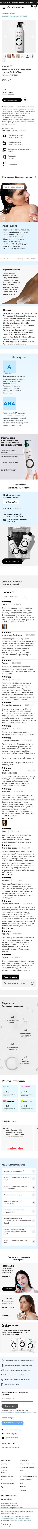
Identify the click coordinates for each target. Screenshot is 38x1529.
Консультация (24, 1460)
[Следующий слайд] (32, 36)
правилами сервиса (30, 1412)
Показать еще (7, 818)
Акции (22, 1471)
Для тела (4, 1467)
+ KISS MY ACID (8, 1308)
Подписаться (10, 1406)
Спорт (22, 1483)
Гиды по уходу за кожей (27, 1464)
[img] (19, 545)
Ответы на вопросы (7, 1483)
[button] (4, 8)
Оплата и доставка (7, 1476)
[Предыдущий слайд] (5, 36)
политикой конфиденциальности (13, 1412)
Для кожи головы (4, 1472)
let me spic (7, 1298)
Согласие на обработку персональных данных (15, 1518)
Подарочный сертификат (28, 1467)
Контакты (23, 1490)
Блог (3, 1490)
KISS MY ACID (8, 1266)
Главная (5, 13)
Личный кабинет (6, 1499)
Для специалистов (26, 1480)
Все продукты (5, 1460)
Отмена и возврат (7, 1480)
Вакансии (23, 1487)
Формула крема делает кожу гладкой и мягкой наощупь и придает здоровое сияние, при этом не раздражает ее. (16, 1132)
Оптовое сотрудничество (28, 1476)
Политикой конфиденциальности (21, 1520)
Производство (6, 1487)
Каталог (12, 13)
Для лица (4, 1464)
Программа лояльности (9, 1496)
